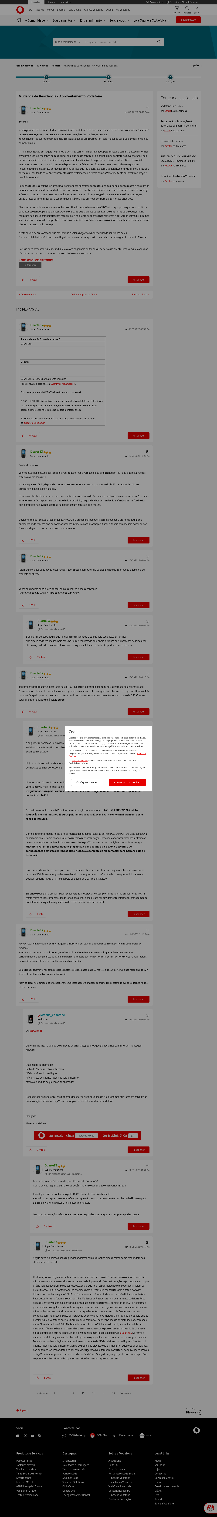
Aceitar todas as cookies (127, 782)
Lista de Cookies (80, 760)
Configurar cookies (86, 782)
